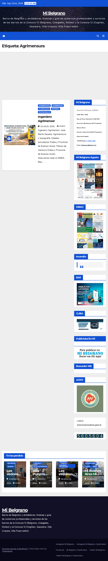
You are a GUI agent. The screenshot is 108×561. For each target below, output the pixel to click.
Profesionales (44, 112)
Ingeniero (55, 109)
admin (62, 126)
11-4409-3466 (90, 141)
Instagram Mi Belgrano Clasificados (91, 544)
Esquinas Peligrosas (63, 465)
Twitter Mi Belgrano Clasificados (69, 556)
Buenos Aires (90, 463)
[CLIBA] (90, 324)
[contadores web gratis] (90, 435)
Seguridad (11, 463)
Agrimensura (57, 105)
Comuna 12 (37, 463)
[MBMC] (90, 230)
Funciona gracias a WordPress (15, 549)
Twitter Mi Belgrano (97, 550)
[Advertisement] (54, 71)
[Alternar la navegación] (103, 36)
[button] (98, 36)
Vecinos (10, 466)
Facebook (60, 550)
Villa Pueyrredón (40, 466)
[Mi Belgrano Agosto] (90, 180)
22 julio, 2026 (47, 126)
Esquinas (63, 462)
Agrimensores (44, 105)
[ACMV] (90, 398)
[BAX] (90, 294)
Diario (87, 466)
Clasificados (44, 109)
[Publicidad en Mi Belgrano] (90, 353)
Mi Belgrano (54, 13)
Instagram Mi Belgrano (65, 544)
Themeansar (7, 551)
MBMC (95, 466)
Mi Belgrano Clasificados (77, 550)
